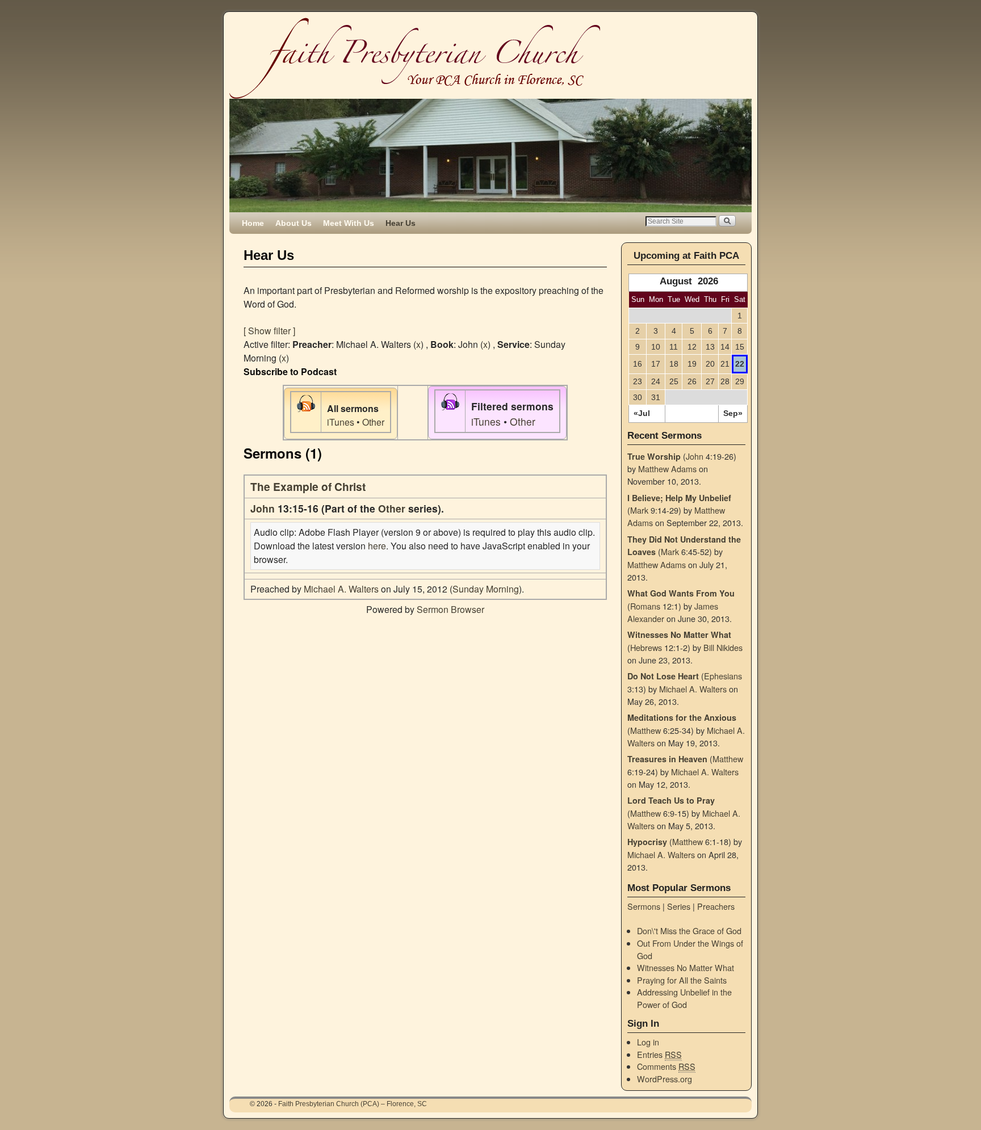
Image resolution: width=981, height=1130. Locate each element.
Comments (666, 1066)
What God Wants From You (681, 593)
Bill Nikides (723, 647)
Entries (659, 1054)
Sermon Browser (450, 609)
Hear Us (400, 223)
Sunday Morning (485, 588)
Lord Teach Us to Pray (671, 800)
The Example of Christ (308, 486)
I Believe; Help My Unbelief (679, 497)
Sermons (643, 906)
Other (373, 422)
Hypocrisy (647, 841)
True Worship (654, 456)
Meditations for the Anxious (681, 717)
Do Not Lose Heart (663, 676)
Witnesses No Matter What (679, 634)
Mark (639, 510)
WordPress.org (664, 1079)
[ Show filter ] (269, 330)
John (262, 508)
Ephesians (723, 676)
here (377, 545)
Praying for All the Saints (682, 980)
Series (678, 906)
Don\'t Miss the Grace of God (689, 930)
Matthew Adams (667, 468)
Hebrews (646, 647)
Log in (648, 1042)
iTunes (340, 422)
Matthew (645, 730)
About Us (293, 223)
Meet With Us (348, 223)
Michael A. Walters (341, 588)
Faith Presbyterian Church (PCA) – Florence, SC (352, 1104)
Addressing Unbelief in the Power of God (684, 998)
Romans (645, 606)
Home (253, 223)
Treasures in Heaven (667, 758)
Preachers (716, 906)
